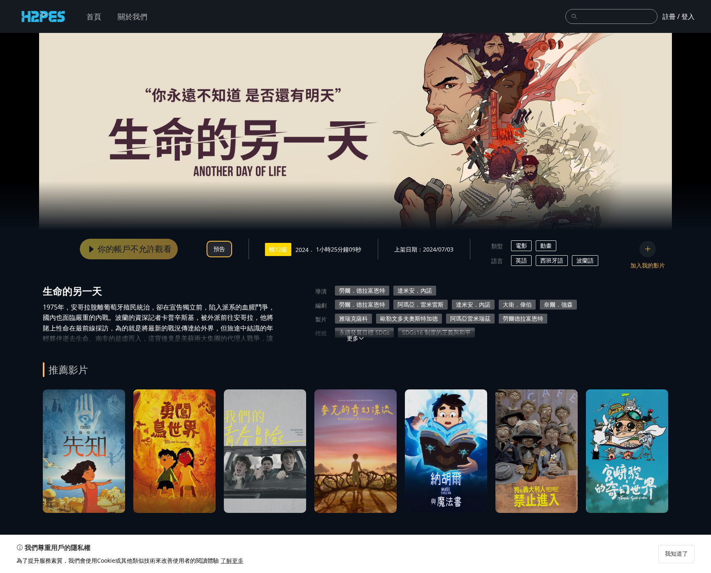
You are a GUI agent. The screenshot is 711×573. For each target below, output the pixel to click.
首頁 (93, 16)
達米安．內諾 (414, 290)
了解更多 (232, 560)
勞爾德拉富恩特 (523, 318)
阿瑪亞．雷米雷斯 (420, 304)
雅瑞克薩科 (353, 318)
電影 (521, 245)
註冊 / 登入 (678, 16)
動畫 (546, 245)
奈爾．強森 (558, 304)
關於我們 (132, 16)
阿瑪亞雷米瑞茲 (470, 318)
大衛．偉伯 (517, 304)
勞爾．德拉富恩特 (362, 290)
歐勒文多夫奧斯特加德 (409, 318)
